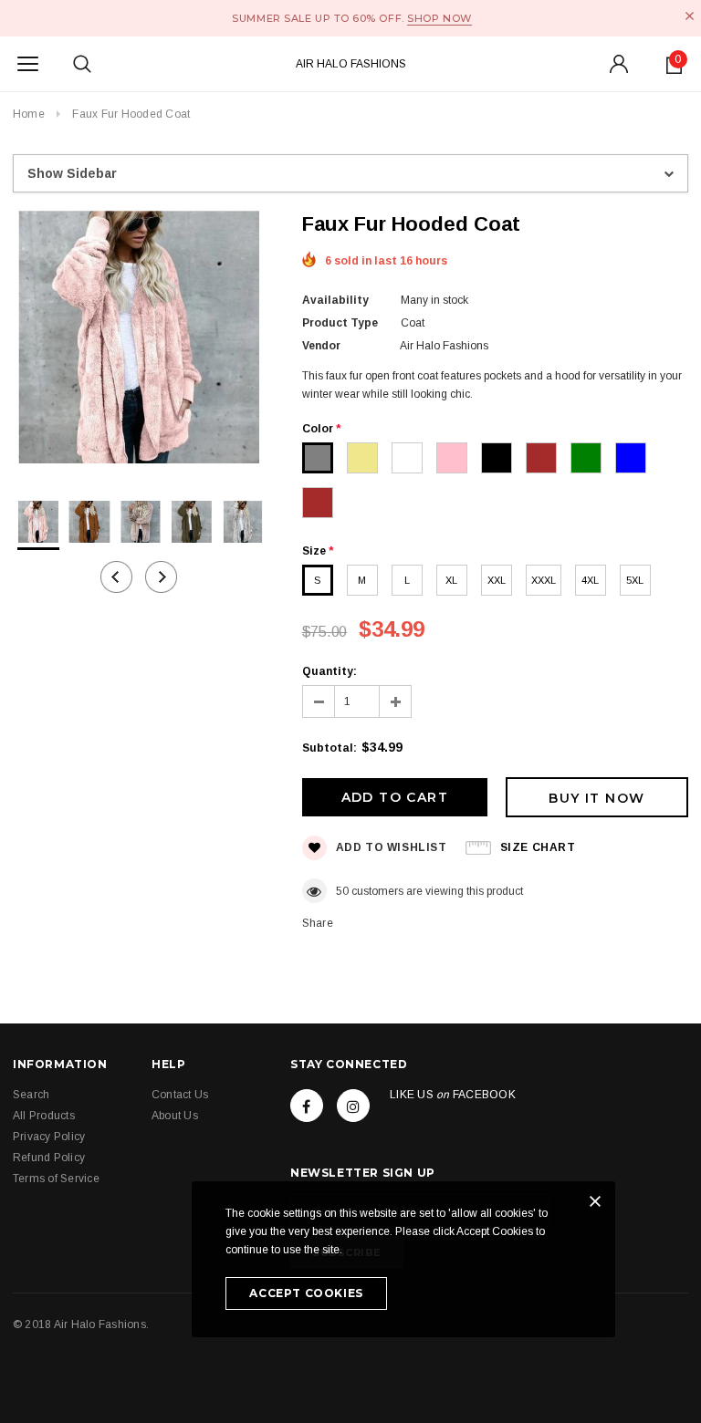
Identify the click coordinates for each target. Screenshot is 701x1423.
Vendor (321, 345)
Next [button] (161, 577)
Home (29, 114)
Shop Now (439, 18)
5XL (634, 580)
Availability (335, 300)
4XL (590, 580)
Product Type (340, 323)
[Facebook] (306, 1105)
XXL (496, 580)
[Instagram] (353, 1105)
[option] (139, 340)
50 (342, 891)
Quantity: (329, 671)
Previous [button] (116, 577)
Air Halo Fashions (351, 63)
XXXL (543, 580)
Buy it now (596, 798)
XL (451, 580)
